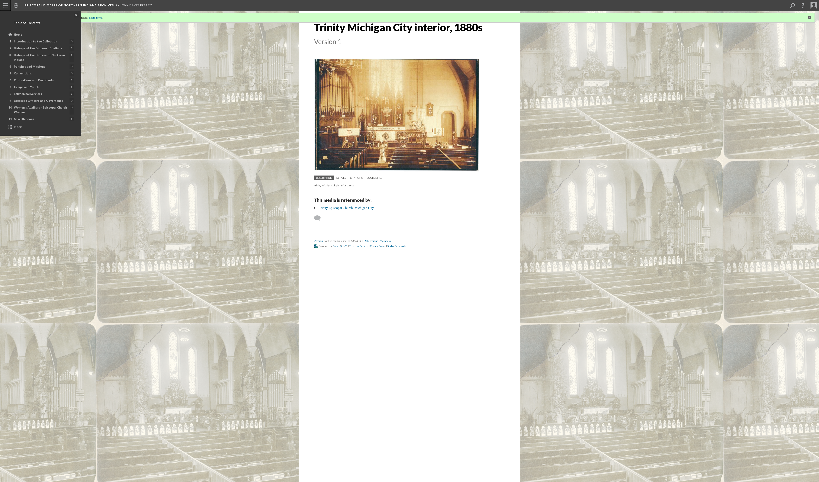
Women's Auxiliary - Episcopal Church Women (40, 110)
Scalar (336, 246)
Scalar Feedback (396, 246)
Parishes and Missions (29, 66)
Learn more (95, 17)
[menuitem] (5, 5)
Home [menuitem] (18, 34)
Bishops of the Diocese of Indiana (38, 48)
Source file (374, 177)
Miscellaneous (24, 119)
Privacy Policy (378, 246)
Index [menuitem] (18, 127)
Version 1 (319, 240)
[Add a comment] (319, 218)
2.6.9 (344, 246)
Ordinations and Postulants (34, 80)
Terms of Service (358, 246)
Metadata (385, 240)
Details (341, 177)
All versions (371, 240)
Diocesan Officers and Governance (38, 100)
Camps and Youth (26, 87)
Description (324, 177)
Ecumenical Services (28, 94)
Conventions (23, 73)
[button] (803, 5)
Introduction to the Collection (35, 41)
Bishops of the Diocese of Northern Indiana (39, 57)
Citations (356, 177)
